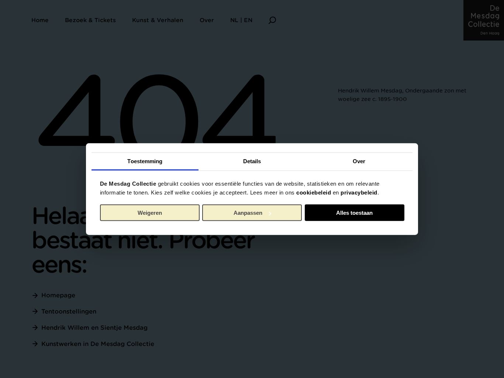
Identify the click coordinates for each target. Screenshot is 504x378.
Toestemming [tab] (144, 161)
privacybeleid (359, 192)
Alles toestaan (354, 213)
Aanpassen (248, 213)
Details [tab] (252, 161)
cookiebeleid (313, 192)
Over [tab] (359, 161)
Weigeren (150, 213)
